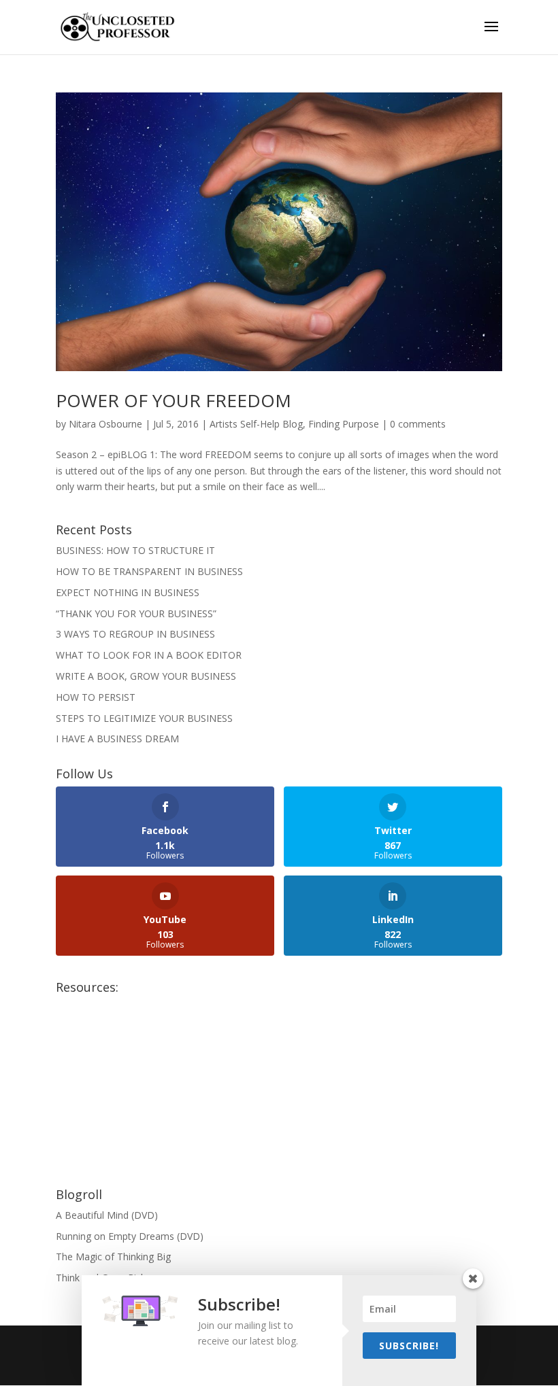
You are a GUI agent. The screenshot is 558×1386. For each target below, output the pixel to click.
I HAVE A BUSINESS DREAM (117, 738)
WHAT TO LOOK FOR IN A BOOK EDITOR (149, 654)
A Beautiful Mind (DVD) (107, 1215)
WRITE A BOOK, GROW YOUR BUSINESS (146, 676)
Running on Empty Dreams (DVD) (129, 1236)
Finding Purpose (343, 423)
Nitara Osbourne (105, 423)
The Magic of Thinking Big (113, 1256)
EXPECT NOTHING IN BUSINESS (127, 592)
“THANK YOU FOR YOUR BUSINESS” (136, 613)
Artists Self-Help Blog (256, 423)
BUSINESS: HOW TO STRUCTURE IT (135, 550)
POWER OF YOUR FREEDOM (173, 400)
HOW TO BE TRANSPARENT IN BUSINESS (149, 571)
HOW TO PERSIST (95, 697)
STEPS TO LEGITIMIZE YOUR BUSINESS (144, 718)
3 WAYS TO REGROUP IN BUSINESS (135, 633)
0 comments (418, 423)
